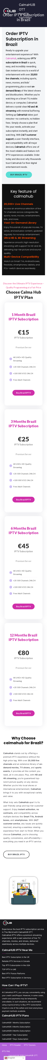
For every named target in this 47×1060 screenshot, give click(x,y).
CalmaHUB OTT (30, 1055)
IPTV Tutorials (29, 1045)
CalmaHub (11, 58)
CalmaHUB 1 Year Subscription (15, 1035)
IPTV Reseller (15, 1045)
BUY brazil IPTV (18, 174)
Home (4, 1045)
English (11, 1058)
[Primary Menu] (43, 11)
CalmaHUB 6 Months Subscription (16, 1031)
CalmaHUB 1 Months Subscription (16, 1023)
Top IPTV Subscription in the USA (16, 965)
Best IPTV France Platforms (13, 973)
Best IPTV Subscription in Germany (16, 978)
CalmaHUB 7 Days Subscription (15, 1039)
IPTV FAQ (6, 1051)
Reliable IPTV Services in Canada (16, 961)
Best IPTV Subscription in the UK (15, 957)
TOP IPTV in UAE (9, 969)
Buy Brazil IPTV (23, 393)
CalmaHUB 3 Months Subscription (16, 1027)
